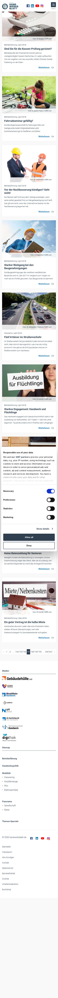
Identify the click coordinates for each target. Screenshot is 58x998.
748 (32, 652)
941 (51, 652)
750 (40, 652)
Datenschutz (7, 868)
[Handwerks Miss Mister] (29, 694)
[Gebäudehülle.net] (29, 678)
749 (36, 652)
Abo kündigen (8, 857)
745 (21, 652)
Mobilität (6, 773)
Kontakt (5, 863)
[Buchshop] (29, 719)
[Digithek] (29, 737)
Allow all (29, 537)
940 (47, 652)
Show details (42, 529)
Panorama (7, 801)
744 (17, 652)
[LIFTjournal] (29, 711)
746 (24, 652)
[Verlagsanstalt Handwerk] (29, 727)
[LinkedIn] (32, 5)
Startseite (6, 847)
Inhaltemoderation (10, 884)
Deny (29, 545)
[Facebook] (28, 5)
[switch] (51, 500)
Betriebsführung (9, 758)
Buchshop (6, 889)
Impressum (7, 852)
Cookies (5, 879)
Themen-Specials (10, 821)
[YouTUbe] (37, 5)
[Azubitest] (29, 703)
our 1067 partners (20, 457)
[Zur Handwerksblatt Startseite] (10, 6)
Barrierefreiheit (8, 873)
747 (28, 652)
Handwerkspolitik (10, 766)
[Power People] (29, 686)
